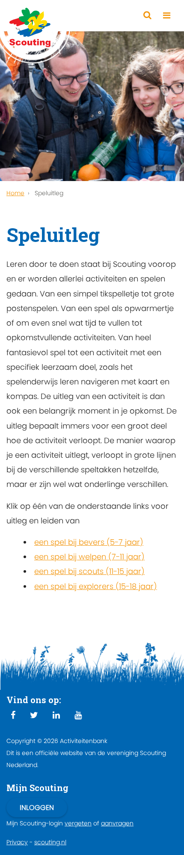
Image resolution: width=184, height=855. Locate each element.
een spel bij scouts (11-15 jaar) (89, 571)
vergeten (78, 823)
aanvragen (117, 823)
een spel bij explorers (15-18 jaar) (95, 586)
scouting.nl (50, 842)
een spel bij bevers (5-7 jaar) (88, 542)
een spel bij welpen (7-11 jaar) (89, 556)
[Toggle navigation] (166, 15)
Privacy (17, 842)
